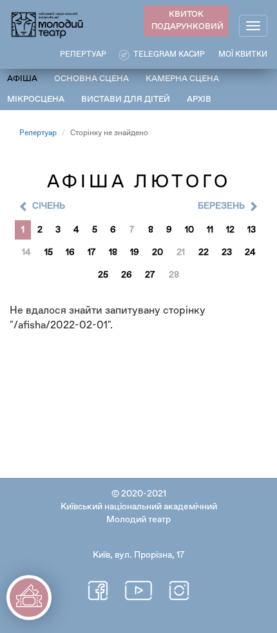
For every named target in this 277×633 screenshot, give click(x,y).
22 (203, 252)
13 (251, 229)
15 (48, 252)
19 (134, 252)
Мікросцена (35, 99)
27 (150, 274)
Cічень (48, 206)
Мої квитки (242, 55)
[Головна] (48, 24)
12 (230, 229)
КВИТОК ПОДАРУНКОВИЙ (187, 20)
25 (103, 274)
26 (126, 274)
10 (189, 229)
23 (227, 252)
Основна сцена (91, 79)
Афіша (22, 79)
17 (92, 252)
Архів (199, 99)
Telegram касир (169, 55)
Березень (221, 206)
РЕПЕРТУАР (83, 55)
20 (157, 252)
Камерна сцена (182, 79)
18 (113, 252)
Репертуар (38, 133)
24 (250, 252)
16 (70, 252)
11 (210, 229)
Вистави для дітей (125, 99)
